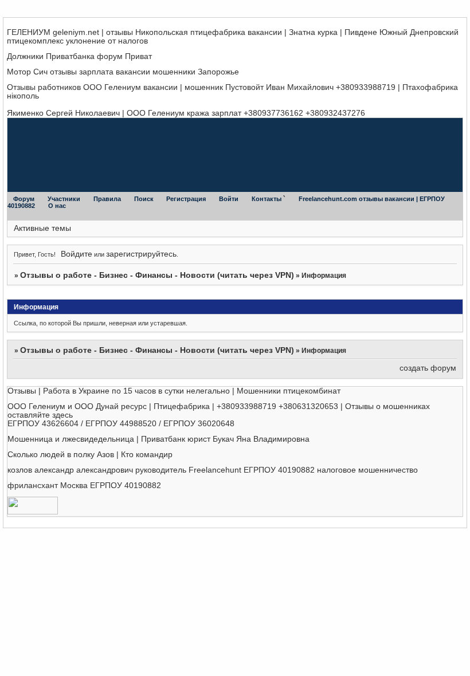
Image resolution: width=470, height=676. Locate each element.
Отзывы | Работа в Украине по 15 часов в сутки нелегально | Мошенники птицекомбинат (173, 391)
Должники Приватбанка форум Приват (79, 56)
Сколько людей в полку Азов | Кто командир (90, 454)
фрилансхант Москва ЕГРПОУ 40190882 (84, 485)
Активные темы (42, 228)
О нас (57, 205)
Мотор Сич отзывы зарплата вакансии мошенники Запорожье (123, 72)
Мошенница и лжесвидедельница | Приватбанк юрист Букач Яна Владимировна (158, 439)
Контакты (267, 198)
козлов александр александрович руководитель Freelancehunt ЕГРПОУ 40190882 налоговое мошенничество (212, 470)
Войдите (76, 254)
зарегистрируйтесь (141, 254)
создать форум (427, 368)
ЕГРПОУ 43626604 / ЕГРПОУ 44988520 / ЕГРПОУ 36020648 (120, 423)
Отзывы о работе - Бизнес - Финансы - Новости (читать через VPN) (157, 275)
